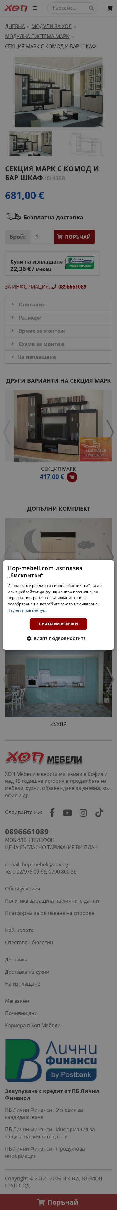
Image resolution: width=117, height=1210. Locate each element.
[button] (58, 638)
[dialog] (58, 605)
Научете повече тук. (26, 610)
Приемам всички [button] (58, 624)
